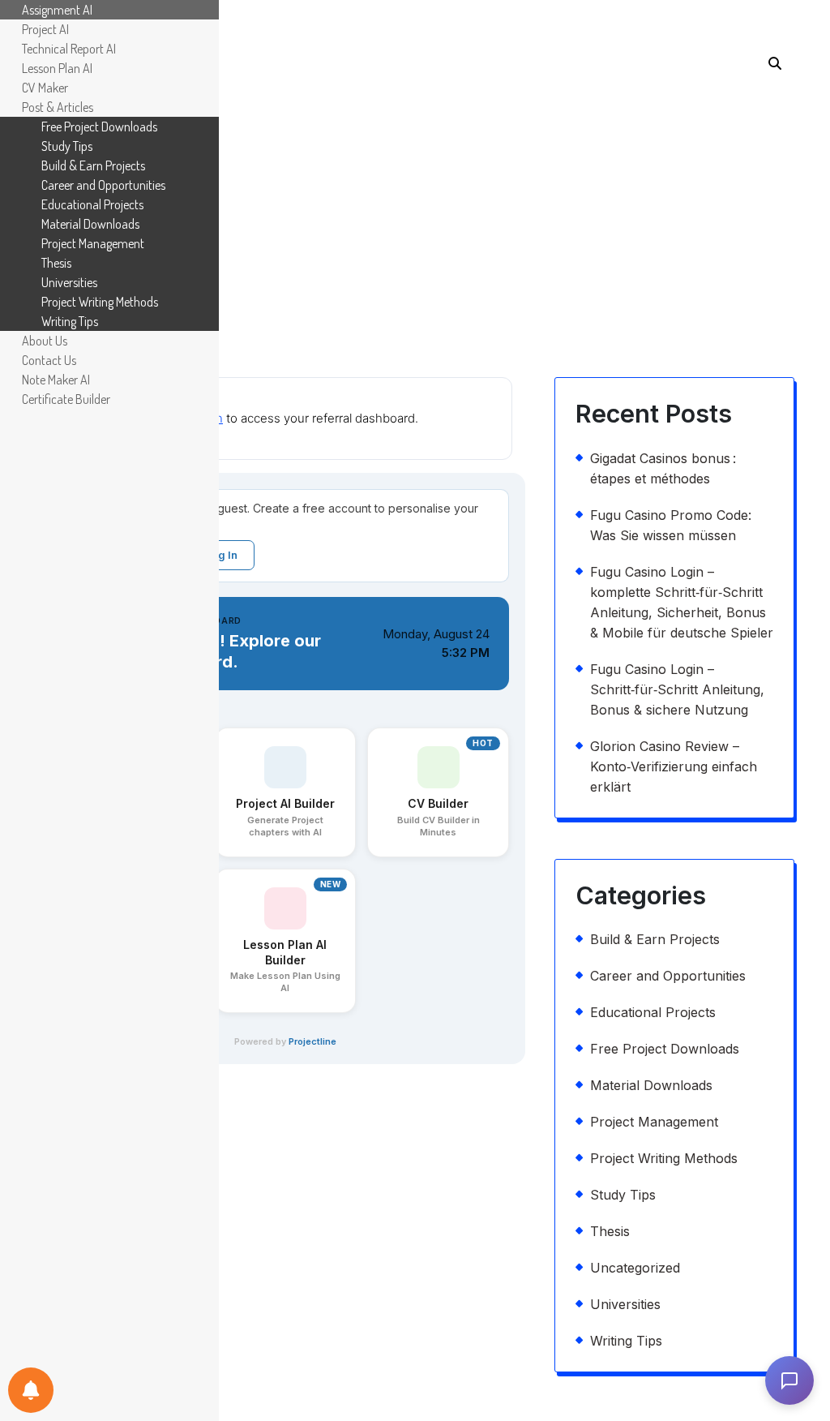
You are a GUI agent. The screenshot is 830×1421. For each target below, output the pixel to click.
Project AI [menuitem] (45, 29)
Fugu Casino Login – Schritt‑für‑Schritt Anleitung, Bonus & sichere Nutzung (677, 689)
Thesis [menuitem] (56, 263)
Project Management (654, 1122)
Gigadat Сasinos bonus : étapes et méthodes (663, 468)
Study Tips (623, 1195)
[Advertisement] (415, 198)
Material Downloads (651, 1085)
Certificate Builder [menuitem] (66, 399)
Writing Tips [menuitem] (69, 321)
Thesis (610, 1231)
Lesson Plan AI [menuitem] (57, 68)
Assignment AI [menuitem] (57, 10)
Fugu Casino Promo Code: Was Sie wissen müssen (670, 525)
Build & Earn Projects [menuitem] (93, 165)
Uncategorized (635, 1268)
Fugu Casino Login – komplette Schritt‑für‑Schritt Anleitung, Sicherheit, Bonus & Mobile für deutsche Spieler (681, 602)
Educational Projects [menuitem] (92, 204)
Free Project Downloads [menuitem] (99, 126)
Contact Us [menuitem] (49, 360)
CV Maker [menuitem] (45, 87)
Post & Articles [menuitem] (57, 107)
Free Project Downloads (664, 1049)
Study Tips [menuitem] (66, 146)
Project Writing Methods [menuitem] (99, 302)
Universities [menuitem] (69, 282)
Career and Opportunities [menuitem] (103, 185)
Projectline (312, 1041)
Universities (625, 1304)
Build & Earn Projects (655, 939)
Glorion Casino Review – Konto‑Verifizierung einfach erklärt (673, 766)
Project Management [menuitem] (92, 243)
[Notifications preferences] (30, 1390)
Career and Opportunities (668, 976)
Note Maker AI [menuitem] (56, 379)
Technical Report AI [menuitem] (69, 49)
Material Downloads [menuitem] (90, 224)
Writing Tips (626, 1341)
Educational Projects (653, 1012)
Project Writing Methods (664, 1158)
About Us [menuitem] (44, 341)
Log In (221, 554)
